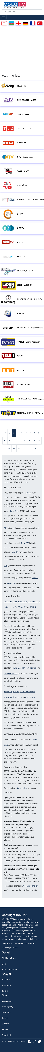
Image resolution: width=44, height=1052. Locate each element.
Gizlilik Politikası (9, 958)
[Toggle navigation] (3, 17)
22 (29, 448)
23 (34, 448)
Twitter (5, 991)
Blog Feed (6, 1035)
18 (9, 448)
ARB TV (16, 691)
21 (24, 448)
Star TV (15, 552)
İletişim (21, 943)
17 (39, 440)
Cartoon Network (29, 668)
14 (24, 440)
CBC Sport (30, 697)
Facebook (6, 979)
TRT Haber (33, 601)
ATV (5, 528)
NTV (15, 601)
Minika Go (15, 668)
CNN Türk (8, 601)
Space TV (8, 697)
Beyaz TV (10, 583)
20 (19, 448)
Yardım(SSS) (7, 1006)
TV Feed (5, 1029)
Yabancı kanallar (30, 886)
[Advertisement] (22, 50)
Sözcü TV (22, 607)
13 (19, 440)
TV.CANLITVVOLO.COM (16, 1041)
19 (14, 448)
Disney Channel (10, 673)
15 (29, 440)
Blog (4, 964)
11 (10, 440)
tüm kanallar (21, 788)
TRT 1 (28, 493)
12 (14, 440)
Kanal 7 (35, 577)
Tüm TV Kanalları (9, 969)
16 (34, 440)
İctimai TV (17, 697)
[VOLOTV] (22, 5)
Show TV (25, 543)
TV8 (5, 565)
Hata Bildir (6, 1012)
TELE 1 (33, 607)
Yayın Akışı (6, 1001)
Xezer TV (8, 691)
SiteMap (5, 1023)
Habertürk (22, 601)
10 (5, 440)
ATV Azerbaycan (27, 691)
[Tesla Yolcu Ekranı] (4, 23)
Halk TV (13, 607)
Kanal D (13, 511)
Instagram (6, 985)
